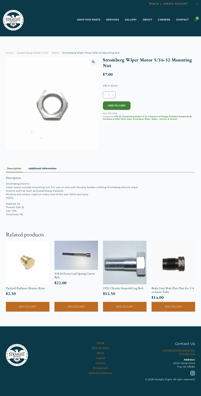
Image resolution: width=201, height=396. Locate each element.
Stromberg (138, 119)
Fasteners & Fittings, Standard (163, 116)
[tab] (14, 168)
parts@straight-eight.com (179, 350)
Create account (175, 3)
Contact (182, 19)
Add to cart (116, 105)
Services (112, 19)
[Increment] (113, 95)
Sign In (154, 3)
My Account (100, 367)
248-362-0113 (187, 353)
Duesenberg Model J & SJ (33, 52)
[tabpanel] (100, 196)
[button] (93, 62)
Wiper (55, 52)
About (147, 19)
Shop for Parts (88, 19)
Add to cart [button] (27, 306)
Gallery (131, 19)
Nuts (129, 119)
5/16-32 (117, 116)
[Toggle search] (197, 4)
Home (10, 52)
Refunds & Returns (100, 372)
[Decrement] (105, 95)
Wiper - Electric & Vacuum (165, 119)
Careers (164, 19)
